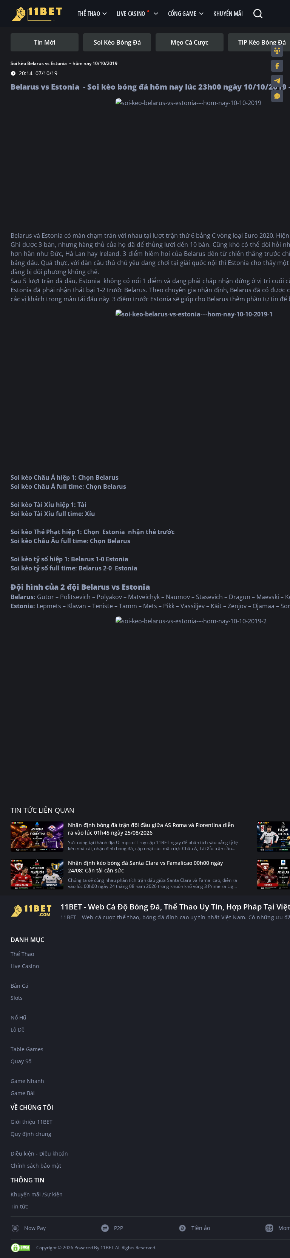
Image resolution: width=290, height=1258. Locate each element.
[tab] (45, 42)
